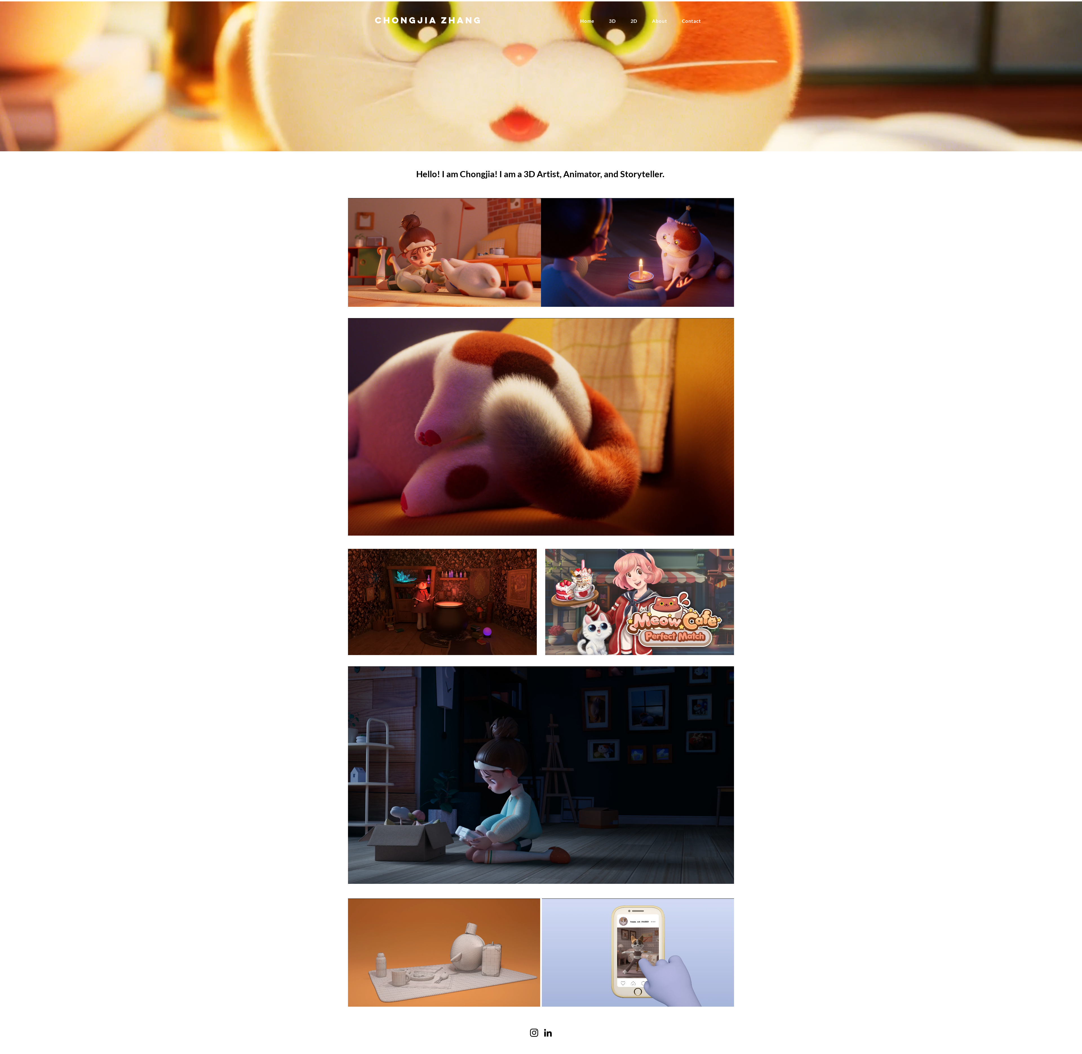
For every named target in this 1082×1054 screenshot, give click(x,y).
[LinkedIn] (547, 1032)
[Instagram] (534, 1032)
